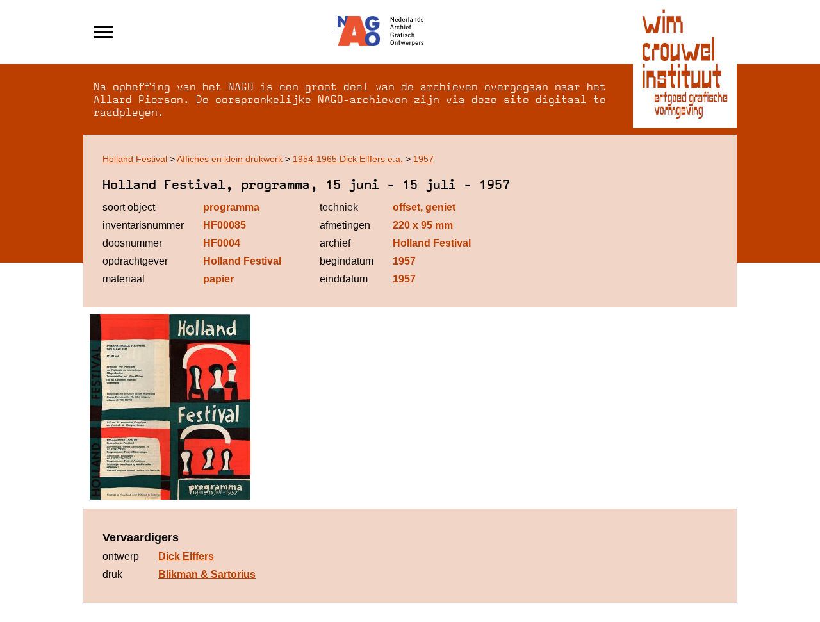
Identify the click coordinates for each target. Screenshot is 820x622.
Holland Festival (134, 159)
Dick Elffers (186, 556)
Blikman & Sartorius (207, 574)
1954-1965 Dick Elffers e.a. (348, 159)
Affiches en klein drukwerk (230, 159)
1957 (423, 159)
